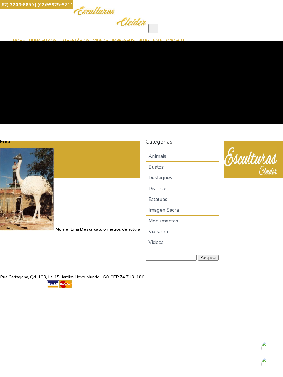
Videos (100, 40)
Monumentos (163, 220)
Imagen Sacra (163, 210)
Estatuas (157, 199)
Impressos (123, 40)
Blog (143, 40)
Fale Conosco (168, 40)
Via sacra (158, 231)
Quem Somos (42, 40)
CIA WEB (154, 288)
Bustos (156, 167)
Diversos (157, 188)
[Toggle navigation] (153, 28)
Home (19, 40)
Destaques (160, 177)
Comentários (74, 40)
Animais (157, 156)
